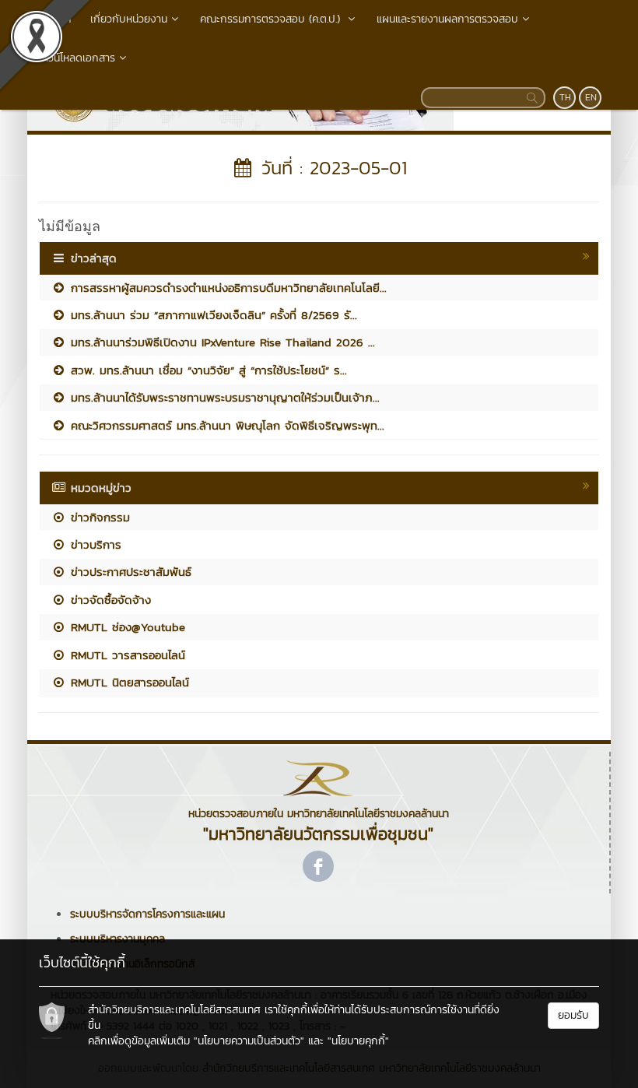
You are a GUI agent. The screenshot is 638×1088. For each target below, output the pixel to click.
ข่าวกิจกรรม (98, 517)
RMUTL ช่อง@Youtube (125, 627)
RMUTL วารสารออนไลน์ (125, 655)
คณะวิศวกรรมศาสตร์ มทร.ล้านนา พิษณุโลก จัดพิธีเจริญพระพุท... (225, 425)
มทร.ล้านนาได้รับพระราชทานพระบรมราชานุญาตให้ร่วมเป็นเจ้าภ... (223, 397)
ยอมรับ (573, 1015)
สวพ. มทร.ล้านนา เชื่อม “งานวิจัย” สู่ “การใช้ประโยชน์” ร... (206, 370)
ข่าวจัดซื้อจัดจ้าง (108, 600)
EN (591, 97)
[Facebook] (318, 866)
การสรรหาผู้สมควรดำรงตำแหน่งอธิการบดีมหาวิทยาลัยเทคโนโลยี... (226, 288)
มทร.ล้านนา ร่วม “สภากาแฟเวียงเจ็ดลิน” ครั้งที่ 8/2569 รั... (211, 315)
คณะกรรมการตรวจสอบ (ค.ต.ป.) (272, 19)
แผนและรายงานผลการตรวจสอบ (447, 19)
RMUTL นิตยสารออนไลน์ (127, 682)
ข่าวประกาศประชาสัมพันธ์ (128, 572)
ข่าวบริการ (93, 544)
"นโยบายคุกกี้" (358, 1041)
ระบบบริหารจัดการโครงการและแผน (147, 914)
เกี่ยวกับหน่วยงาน (128, 19)
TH (565, 97)
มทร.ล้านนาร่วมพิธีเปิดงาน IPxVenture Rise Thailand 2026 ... (220, 342)
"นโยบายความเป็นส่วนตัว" (249, 1041)
